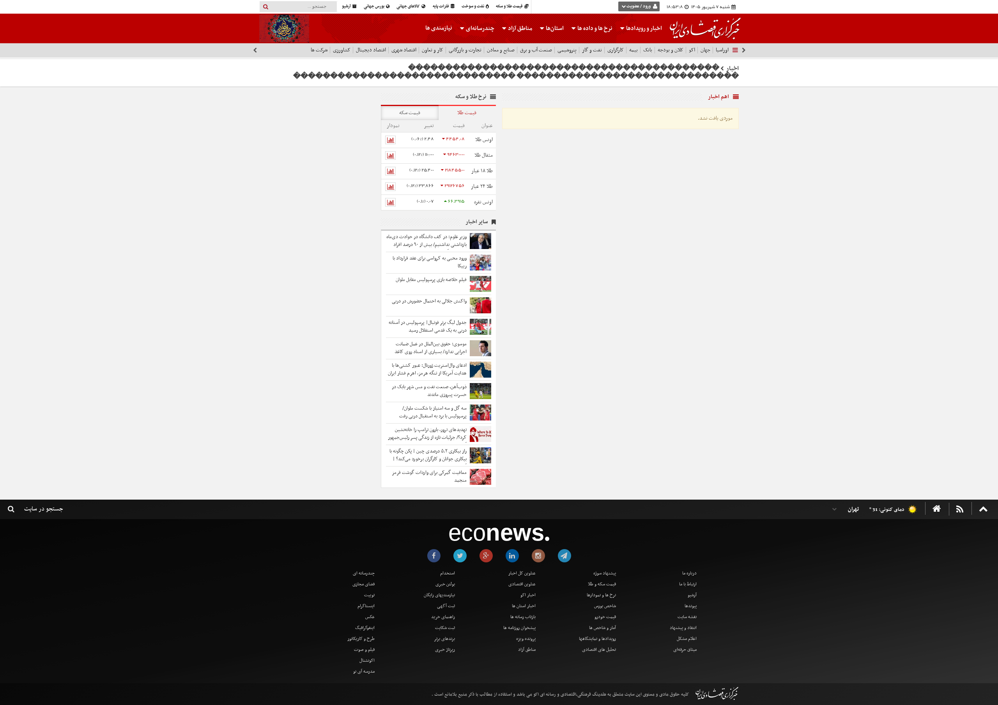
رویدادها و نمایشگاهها (597, 639)
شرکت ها (319, 50)
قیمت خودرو (605, 617)
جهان (705, 50)
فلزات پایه (441, 6)
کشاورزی (341, 50)
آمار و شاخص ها (602, 628)
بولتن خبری (445, 584)
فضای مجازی (363, 584)
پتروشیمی (567, 50)
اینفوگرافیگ (365, 628)
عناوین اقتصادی (522, 584)
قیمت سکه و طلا (602, 584)
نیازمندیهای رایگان (439, 595)
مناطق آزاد (519, 28)
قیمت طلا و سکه (510, 6)
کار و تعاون (432, 50)
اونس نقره (483, 202)
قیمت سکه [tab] (409, 112)
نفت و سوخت (473, 6)
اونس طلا (484, 139)
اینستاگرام (366, 606)
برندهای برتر (444, 639)
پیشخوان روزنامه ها (519, 628)
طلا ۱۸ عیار (482, 170)
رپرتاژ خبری (445, 650)
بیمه (633, 50)
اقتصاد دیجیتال (371, 50)
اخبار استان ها (524, 606)
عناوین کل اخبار (522, 573)
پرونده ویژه (526, 639)
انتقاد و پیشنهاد (683, 628)
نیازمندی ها (438, 28)
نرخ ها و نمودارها (601, 595)
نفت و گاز (592, 50)
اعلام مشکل (687, 639)
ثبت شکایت (445, 628)
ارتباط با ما (688, 584)
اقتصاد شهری (403, 50)
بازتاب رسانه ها (523, 617)
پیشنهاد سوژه (604, 573)
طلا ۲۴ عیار (482, 186)
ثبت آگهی (446, 606)
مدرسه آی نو (364, 671)
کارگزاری (615, 50)
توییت (369, 595)
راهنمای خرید (443, 617)
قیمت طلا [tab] (466, 112)
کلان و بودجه (670, 50)
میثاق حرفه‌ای (685, 650)
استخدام (447, 573)
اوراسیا (722, 50)
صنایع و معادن (501, 50)
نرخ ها (594, 28)
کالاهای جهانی (408, 6)
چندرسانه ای (364, 573)
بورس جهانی (374, 6)
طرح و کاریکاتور (361, 639)
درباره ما (689, 573)
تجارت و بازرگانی (465, 50)
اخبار (732, 68)
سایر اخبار (476, 222)
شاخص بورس (605, 606)
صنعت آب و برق (536, 50)
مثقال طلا (483, 155)
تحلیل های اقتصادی (599, 650)
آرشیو (347, 6)
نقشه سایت (687, 617)
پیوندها (691, 606)
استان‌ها (554, 28)
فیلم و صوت (364, 650)
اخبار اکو (528, 595)
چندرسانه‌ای (479, 28)
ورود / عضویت (638, 6)
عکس (370, 617)
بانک (647, 50)
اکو (692, 50)
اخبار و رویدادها (643, 28)
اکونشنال (367, 660)
